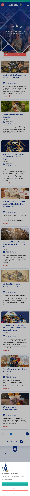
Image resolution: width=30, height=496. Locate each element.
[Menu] (28, 5)
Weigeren (15, 489)
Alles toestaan (15, 484)
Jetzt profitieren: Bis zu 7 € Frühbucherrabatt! (14, 1)
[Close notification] (26, 1)
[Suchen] (25, 4)
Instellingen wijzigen (15, 493)
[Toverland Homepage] (12, 4)
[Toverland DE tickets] (2, 4)
